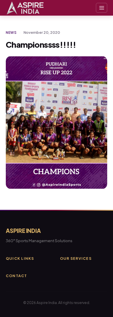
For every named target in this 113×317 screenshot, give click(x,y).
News (11, 32)
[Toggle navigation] (101, 8)
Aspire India (23, 230)
